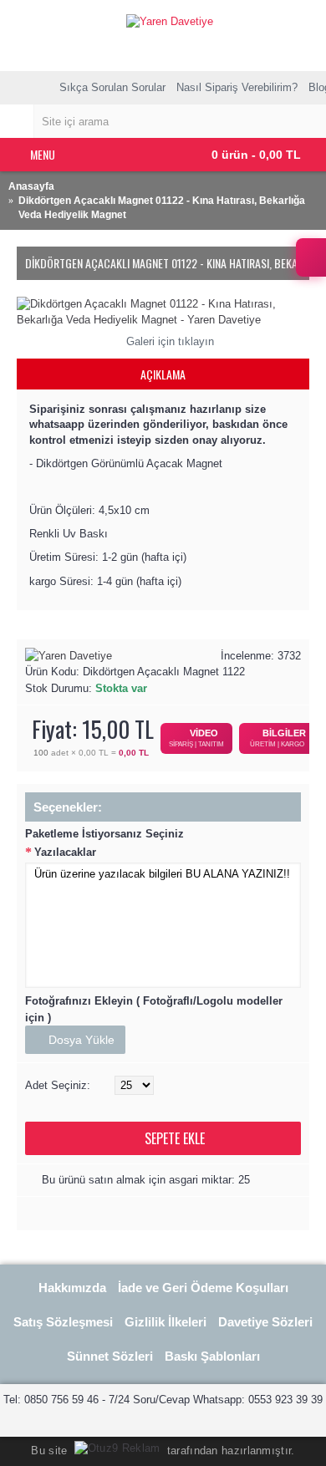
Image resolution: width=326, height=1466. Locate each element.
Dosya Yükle (80, 1039)
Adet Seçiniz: (57, 1085)
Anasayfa (31, 186)
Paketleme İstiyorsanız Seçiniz (104, 833)
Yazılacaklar (65, 852)
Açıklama (163, 374)
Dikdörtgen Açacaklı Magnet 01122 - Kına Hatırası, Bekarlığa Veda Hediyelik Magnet (161, 208)
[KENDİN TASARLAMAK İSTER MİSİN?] (311, 257)
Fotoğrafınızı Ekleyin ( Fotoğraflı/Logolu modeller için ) (154, 1009)
